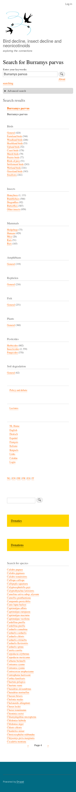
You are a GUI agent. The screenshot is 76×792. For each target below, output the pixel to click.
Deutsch (14, 434)
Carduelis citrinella (17, 640)
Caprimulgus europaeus (18, 611)
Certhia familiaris (16, 678)
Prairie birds (13, 157)
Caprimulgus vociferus (18, 618)
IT (33, 478)
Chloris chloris (14, 727)
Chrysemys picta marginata (20, 738)
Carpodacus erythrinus (18, 653)
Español (14, 438)
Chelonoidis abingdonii (18, 703)
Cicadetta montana (16, 741)
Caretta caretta (14, 650)
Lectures (14, 408)
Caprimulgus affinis (17, 608)
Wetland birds (14, 167)
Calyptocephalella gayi (18, 587)
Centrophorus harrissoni (19, 675)
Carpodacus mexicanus (18, 657)
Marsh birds (13, 154)
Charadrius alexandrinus (19, 689)
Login (12, 462)
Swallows (12, 175)
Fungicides (12, 352)
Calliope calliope (16, 580)
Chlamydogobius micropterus (21, 717)
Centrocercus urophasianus (20, 671)
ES (28, 478)
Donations (17, 545)
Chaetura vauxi (14, 685)
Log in (68, 4)
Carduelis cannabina (17, 629)
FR (23, 478)
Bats (9, 243)
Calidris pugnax (15, 569)
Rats (9, 240)
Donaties (16, 521)
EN (13, 478)
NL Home (14, 426)
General (11, 132)
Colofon (13, 458)
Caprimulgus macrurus (18, 615)
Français (14, 442)
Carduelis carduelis (17, 633)
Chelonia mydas (15, 699)
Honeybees (12, 195)
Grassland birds (14, 171)
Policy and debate (18, 390)
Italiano (13, 446)
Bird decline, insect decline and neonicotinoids (32, 43)
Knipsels (14, 450)
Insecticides (13, 349)
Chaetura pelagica (16, 681)
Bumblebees (13, 198)
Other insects (13, 209)
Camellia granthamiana (19, 597)
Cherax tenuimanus (16, 710)
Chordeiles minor (15, 731)
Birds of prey (13, 161)
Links (12, 454)
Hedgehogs (12, 229)
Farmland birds (14, 136)
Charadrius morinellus (18, 692)
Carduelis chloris (15, 636)
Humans (11, 233)
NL (8, 478)
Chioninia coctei (15, 713)
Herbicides (12, 345)
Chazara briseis (15, 696)
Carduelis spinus (15, 646)
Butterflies (12, 205)
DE (18, 478)
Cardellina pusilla (16, 622)
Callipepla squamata (17, 583)
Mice (9, 236)
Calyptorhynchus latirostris (20, 590)
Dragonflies (13, 202)
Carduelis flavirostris (17, 643)
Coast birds (12, 150)
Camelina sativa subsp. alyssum (23, 594)
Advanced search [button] (16, 91)
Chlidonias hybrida (16, 720)
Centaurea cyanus (16, 664)
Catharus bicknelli (16, 661)
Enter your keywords (14, 69)
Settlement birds (15, 164)
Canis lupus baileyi (16, 604)
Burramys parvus (18, 108)
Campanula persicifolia (18, 601)
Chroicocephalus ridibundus (21, 734)
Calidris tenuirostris (17, 576)
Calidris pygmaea (16, 573)
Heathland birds (15, 143)
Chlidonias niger (15, 724)
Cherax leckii (14, 706)
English (13, 430)
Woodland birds (14, 139)
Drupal (20, 781)
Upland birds (13, 146)
